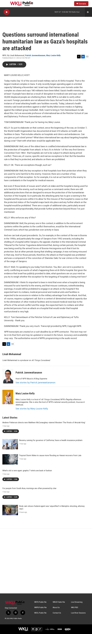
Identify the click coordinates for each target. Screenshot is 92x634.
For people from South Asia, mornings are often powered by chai (29, 488)
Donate (82, 3)
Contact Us (57, 613)
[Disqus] (46, 561)
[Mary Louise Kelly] (7, 397)
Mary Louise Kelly (53, 55)
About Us (56, 607)
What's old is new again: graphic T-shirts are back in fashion (27, 470)
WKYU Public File (40, 602)
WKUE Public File (59, 602)
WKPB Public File (40, 607)
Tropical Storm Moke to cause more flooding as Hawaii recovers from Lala (50, 455)
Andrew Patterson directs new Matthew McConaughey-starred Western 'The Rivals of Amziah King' (43, 422)
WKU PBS (74, 607)
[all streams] (88, 12)
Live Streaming (76, 602)
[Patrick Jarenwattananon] (7, 376)
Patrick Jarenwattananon (35, 55)
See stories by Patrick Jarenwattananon (35, 382)
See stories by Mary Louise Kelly (32, 408)
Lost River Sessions (78, 613)
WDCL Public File (40, 613)
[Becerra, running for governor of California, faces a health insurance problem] (10, 444)
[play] (7, 12)
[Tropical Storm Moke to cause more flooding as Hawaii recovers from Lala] (10, 459)
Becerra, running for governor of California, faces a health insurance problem (50, 440)
